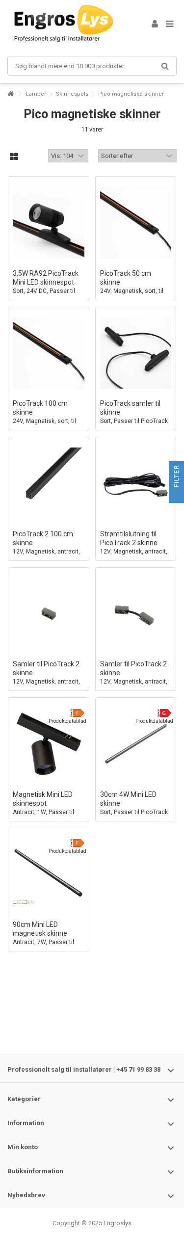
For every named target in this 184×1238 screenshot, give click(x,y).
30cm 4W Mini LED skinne (134, 807)
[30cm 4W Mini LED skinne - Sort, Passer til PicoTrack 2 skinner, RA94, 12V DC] (136, 744)
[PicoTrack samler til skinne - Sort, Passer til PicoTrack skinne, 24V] (136, 353)
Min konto (22, 1147)
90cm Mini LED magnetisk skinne (43, 942)
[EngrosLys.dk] (67, 24)
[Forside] (10, 94)
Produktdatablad (67, 721)
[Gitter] (14, 157)
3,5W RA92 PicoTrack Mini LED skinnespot (46, 286)
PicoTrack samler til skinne (134, 416)
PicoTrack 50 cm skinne (131, 290)
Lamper (36, 94)
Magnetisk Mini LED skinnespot (43, 811)
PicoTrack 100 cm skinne (44, 420)
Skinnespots (72, 94)
